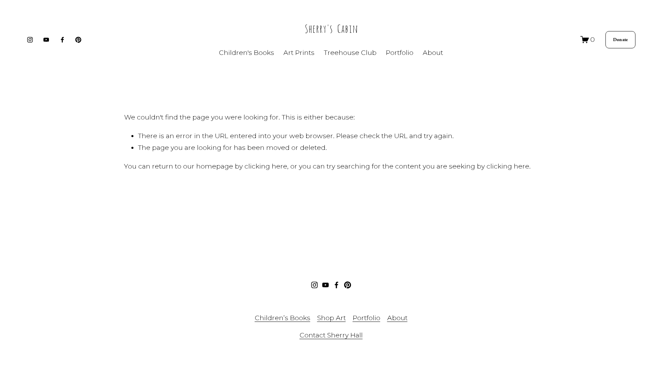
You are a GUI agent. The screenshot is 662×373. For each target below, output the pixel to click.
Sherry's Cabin (331, 28)
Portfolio (366, 318)
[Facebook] (62, 39)
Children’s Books (282, 318)
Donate (620, 39)
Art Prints (298, 52)
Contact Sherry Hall (331, 335)
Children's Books (246, 52)
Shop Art (331, 318)
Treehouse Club (350, 52)
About (433, 52)
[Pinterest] (78, 39)
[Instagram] (30, 39)
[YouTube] (46, 39)
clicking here (265, 166)
